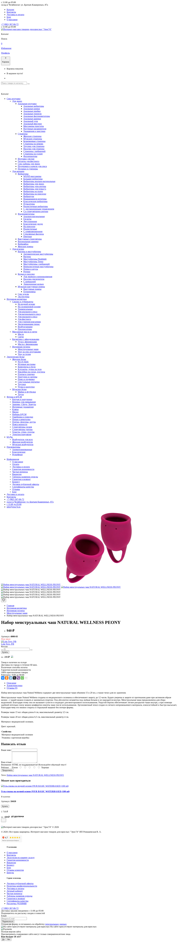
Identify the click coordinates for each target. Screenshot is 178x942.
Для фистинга (24, 319)
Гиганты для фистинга (28, 161)
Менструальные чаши (28, 349)
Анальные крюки (31, 108)
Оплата (15, 464)
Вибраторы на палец (33, 191)
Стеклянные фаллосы (33, 234)
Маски (15, 412)
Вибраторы (23, 174)
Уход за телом (24, 354)
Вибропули (28, 196)
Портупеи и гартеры (27, 377)
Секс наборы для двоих (29, 164)
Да (3, 939)
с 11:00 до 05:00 (14, 504)
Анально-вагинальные (34, 216)
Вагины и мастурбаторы (29, 251)
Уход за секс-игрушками (29, 352)
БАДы (10, 437)
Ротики (26, 271)
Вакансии (17, 474)
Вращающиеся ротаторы (35, 199)
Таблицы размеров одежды (25, 477)
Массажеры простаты (33, 126)
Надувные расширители (34, 129)
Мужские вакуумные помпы (31, 286)
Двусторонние (30, 221)
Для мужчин (18, 249)
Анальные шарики (32, 119)
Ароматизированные (22, 449)
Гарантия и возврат (21, 479)
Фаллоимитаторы (26, 214)
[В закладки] (3, 600)
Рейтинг (5, 767)
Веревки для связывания (24, 402)
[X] (14, 678)
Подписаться (7, 921)
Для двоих (17, 101)
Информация (13, 459)
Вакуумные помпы (32, 289)
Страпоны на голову (33, 154)
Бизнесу (16, 482)
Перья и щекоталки (21, 419)
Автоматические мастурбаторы (38, 254)
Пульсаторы (29, 204)
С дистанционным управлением (38, 209)
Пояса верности (19, 424)
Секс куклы (23, 294)
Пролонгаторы (25, 329)
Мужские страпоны (32, 139)
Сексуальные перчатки (29, 382)
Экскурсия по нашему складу (21, 857)
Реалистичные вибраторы (35, 206)
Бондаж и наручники (22, 399)
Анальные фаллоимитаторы (36, 116)
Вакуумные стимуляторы (30, 239)
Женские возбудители (22, 442)
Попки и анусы (30, 269)
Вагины (27, 256)
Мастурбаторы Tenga (33, 261)
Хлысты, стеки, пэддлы (23, 432)
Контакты (11, 12)
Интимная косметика (17, 299)
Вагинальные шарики (28, 241)
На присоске (29, 226)
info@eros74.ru (13, 507)
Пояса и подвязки (26, 379)
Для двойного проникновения (37, 276)
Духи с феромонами (27, 342)
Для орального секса (27, 316)
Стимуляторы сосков (22, 427)
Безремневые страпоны (34, 141)
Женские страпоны (32, 136)
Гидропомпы (29, 291)
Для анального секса (27, 311)
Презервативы (13, 447)
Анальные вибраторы (33, 106)
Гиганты (27, 219)
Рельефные (17, 454)
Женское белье (19, 359)
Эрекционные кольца (33, 284)
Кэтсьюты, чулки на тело (30, 369)
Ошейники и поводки (22, 417)
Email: (4, 916)
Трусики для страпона (33, 146)
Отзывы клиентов (15, 870)
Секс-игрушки (13, 98)
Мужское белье (19, 389)
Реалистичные (30, 229)
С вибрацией (29, 281)
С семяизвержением (32, 231)
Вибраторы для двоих (33, 184)
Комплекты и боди (27, 367)
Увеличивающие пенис (29, 324)
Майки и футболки (27, 392)
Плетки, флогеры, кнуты (24, 422)
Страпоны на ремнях (33, 144)
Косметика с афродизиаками (25, 339)
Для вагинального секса (29, 314)
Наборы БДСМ (19, 414)
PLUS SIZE (23, 362)
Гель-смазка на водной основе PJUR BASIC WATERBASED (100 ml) (35, 791)
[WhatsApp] (22, 678)
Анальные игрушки (27, 103)
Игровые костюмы (26, 364)
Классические (18, 452)
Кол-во (4, 646)
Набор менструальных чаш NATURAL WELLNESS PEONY (35, 775)
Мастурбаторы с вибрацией (36, 264)
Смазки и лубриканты (22, 301)
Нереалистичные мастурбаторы (38, 266)
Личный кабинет (15, 891)
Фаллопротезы (30, 156)
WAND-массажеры (32, 176)
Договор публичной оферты (25, 484)
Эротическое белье (15, 357)
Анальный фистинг (32, 124)
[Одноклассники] (6, 678)
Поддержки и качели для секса (32, 166)
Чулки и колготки (26, 387)
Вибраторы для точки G (34, 189)
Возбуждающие (25, 327)
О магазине (12, 19)
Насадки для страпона (33, 149)
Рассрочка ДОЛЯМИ (17, 903)
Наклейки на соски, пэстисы (31, 372)
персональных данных (56, 924)
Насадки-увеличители (33, 279)
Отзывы (16, 489)
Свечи (21, 337)
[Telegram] (10, 678)
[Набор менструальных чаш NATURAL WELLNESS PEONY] (31, 584)
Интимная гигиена (21, 347)
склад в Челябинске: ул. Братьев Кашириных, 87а (30, 502)
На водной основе (26, 304)
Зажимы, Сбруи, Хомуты (24, 404)
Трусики (22, 384)
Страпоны (23, 134)
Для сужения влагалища (29, 321)
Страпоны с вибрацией (34, 151)
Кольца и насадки (26, 274)
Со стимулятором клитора (35, 211)
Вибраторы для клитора (34, 186)
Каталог (10, 9)
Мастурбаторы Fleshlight (34, 259)
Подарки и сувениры (28, 169)
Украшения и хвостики (34, 131)
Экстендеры (23, 296)
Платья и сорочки (26, 374)
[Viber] (18, 678)
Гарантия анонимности (23, 469)
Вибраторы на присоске (34, 194)
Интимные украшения (23, 407)
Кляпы (15, 409)
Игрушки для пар (26, 159)
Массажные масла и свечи (24, 332)
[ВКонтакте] (2, 678)
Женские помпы (25, 246)
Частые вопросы (20, 472)
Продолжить (7, 770)
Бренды (10, 872)
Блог (9, 17)
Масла (21, 334)
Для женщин (18, 171)
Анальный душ (30, 121)
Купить (5, 652)
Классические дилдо (33, 224)
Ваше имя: (6, 750)
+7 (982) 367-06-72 (9, 24)
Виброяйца (23, 244)
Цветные (27, 236)
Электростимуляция (21, 434)
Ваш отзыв (6, 762)
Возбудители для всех (22, 439)
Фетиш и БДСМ (14, 397)
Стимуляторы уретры (22, 429)
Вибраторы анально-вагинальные (39, 181)
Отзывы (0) (12, 688)
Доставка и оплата (15, 14)
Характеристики (14, 685)
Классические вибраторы (35, 201)
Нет (8, 939)
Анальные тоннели (32, 113)
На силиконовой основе (29, 306)
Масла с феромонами (28, 344)
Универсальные (25, 309)
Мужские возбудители (22, 444)
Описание (11, 683)
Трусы (21, 394)
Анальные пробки (32, 111)
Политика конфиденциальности (22, 886)
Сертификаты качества (23, 487)
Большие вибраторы (33, 179)
